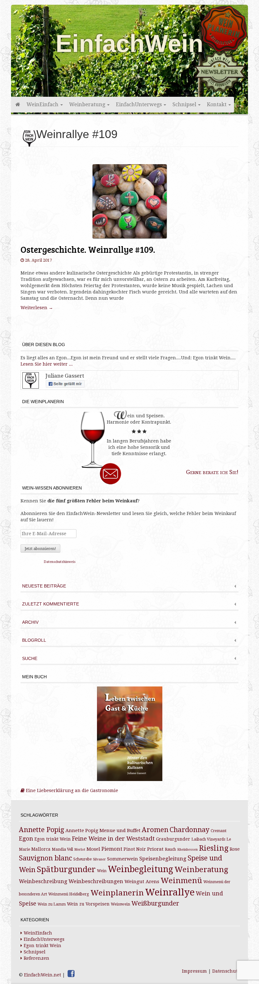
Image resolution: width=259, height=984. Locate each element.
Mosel (93, 849)
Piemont (111, 849)
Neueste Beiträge (44, 586)
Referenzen (36, 958)
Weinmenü (181, 880)
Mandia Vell (62, 849)
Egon (26, 838)
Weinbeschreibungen (96, 881)
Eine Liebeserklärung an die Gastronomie (71, 790)
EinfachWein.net (42, 974)
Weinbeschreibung (43, 881)
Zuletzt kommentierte (50, 604)
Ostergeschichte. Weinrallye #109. (88, 249)
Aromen (155, 830)
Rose (235, 849)
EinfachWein (129, 43)
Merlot (79, 850)
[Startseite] (17, 105)
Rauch (170, 849)
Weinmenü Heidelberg (68, 894)
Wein (101, 871)
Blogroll (34, 640)
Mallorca (41, 849)
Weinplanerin (117, 892)
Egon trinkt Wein (52, 839)
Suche (29, 658)
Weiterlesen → (37, 307)
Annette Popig (41, 830)
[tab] (129, 587)
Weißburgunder (155, 903)
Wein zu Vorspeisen (88, 903)
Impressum (194, 971)
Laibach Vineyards (208, 839)
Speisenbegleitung (162, 859)
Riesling (213, 848)
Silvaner (99, 859)
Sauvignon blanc (45, 858)
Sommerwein (122, 859)
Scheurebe (82, 859)
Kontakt (217, 104)
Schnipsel (184, 104)
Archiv (30, 622)
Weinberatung (87, 104)
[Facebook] (71, 973)
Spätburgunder (66, 869)
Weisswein (120, 904)
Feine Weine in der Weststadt (113, 838)
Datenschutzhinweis (59, 562)
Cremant (218, 831)
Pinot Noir (134, 849)
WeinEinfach (43, 104)
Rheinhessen (187, 850)
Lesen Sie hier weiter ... (47, 364)
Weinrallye (170, 892)
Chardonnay (189, 830)
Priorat (155, 849)
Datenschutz (226, 971)
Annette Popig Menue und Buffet (103, 830)
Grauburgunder (173, 839)
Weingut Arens (141, 881)
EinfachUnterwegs (139, 104)
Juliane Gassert (64, 376)
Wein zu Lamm (52, 904)
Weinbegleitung (140, 869)
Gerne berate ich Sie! (212, 472)
